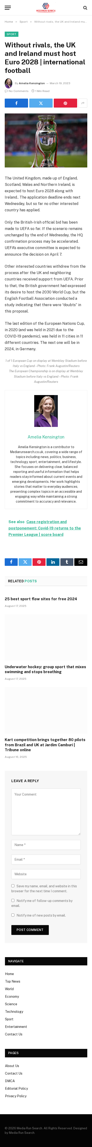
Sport (12, 34)
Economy (12, 996)
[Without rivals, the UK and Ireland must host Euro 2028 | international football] (46, 140)
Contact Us (13, 1034)
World (9, 989)
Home (9, 974)
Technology (14, 1012)
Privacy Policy (15, 1096)
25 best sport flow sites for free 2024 (41, 599)
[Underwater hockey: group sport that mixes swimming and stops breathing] (46, 637)
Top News (12, 981)
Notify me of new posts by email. (41, 915)
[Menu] (8, 7)
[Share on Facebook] (16, 103)
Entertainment (16, 1027)
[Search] (84, 7)
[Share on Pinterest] (65, 103)
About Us (12, 1066)
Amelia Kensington (32, 83)
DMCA (10, 1081)
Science (11, 1004)
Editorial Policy (16, 1088)
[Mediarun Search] (46, 7)
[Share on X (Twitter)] (41, 103)
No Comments (19, 91)
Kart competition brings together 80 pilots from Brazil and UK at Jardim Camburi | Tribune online (45, 745)
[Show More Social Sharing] (82, 103)
